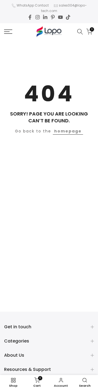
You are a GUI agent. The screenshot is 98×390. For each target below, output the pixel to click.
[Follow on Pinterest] (52, 17)
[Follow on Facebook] (29, 17)
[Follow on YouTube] (60, 17)
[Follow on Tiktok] (68, 17)
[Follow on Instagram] (37, 17)
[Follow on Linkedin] (45, 17)
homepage (68, 131)
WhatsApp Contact (33, 5)
